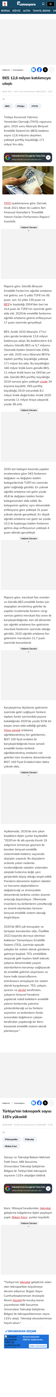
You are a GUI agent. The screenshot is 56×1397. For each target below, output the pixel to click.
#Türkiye (20, 106)
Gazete (17, 1300)
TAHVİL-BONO (41, 10)
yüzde (44, 381)
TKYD (7, 203)
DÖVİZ (16, 10)
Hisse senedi (12, 730)
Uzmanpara (18, 70)
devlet (22, 990)
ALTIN (26, 10)
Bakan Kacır (20, 1217)
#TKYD (35, 106)
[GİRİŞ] (50, 4)
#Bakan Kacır (11, 1146)
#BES (7, 106)
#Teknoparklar (11, 1139)
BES (6, 304)
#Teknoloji (29, 1139)
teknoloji (45, 1208)
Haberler (6, 70)
